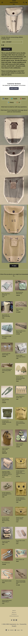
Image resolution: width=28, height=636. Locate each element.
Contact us (14, 614)
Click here (4, 107)
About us (14, 612)
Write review (14, 88)
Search (14, 610)
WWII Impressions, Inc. (14, 2)
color (3, 42)
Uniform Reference (14, 616)
